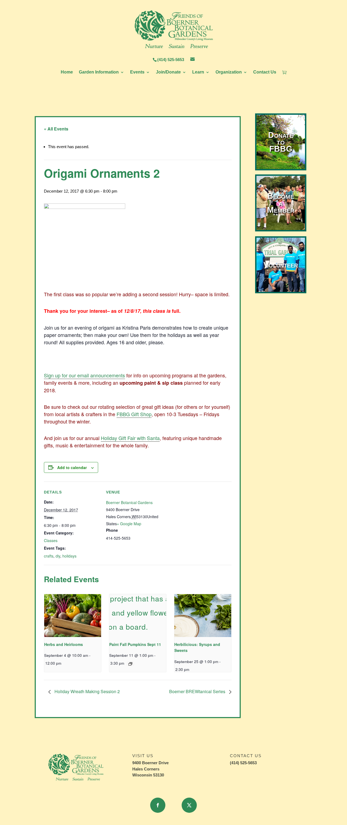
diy (58, 556)
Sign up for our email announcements (84, 375)
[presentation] (72, 615)
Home (67, 72)
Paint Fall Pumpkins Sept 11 (135, 644)
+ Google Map (129, 523)
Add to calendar (72, 467)
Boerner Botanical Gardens (129, 502)
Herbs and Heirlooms (63, 644)
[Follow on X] (189, 805)
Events (137, 72)
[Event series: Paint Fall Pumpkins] (130, 663)
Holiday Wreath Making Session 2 (86, 691)
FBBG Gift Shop (134, 414)
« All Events (56, 129)
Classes (50, 540)
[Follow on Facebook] (157, 805)
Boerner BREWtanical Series (197, 691)
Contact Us (264, 72)
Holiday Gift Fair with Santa (130, 437)
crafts (48, 556)
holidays (69, 556)
